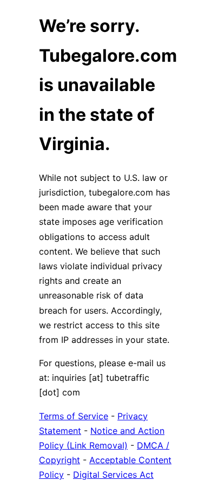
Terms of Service (73, 416)
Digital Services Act (113, 474)
